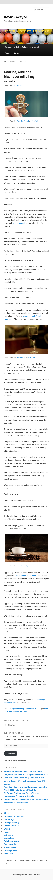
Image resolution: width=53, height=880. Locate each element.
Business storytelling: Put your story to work (22, 47)
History (7, 831)
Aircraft (7, 813)
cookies (18, 711)
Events (7, 828)
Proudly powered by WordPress (26, 874)
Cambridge (9, 819)
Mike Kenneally (22, 566)
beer (46, 708)
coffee (12, 711)
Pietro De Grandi (23, 121)
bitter (6, 711)
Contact (17, 53)
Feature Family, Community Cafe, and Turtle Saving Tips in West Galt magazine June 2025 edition (25, 780)
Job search (9, 834)
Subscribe (11, 753)
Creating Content (11, 825)
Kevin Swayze (15, 16)
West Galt (8, 853)
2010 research (19, 223)
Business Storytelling (14, 816)
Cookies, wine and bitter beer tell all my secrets (19, 76)
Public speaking (11, 841)
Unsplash (35, 121)
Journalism (9, 838)
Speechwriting (18, 708)
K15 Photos (21, 357)
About (7, 53)
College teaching (11, 822)
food (25, 711)
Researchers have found (26, 575)
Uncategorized (10, 850)
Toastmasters (30, 708)
